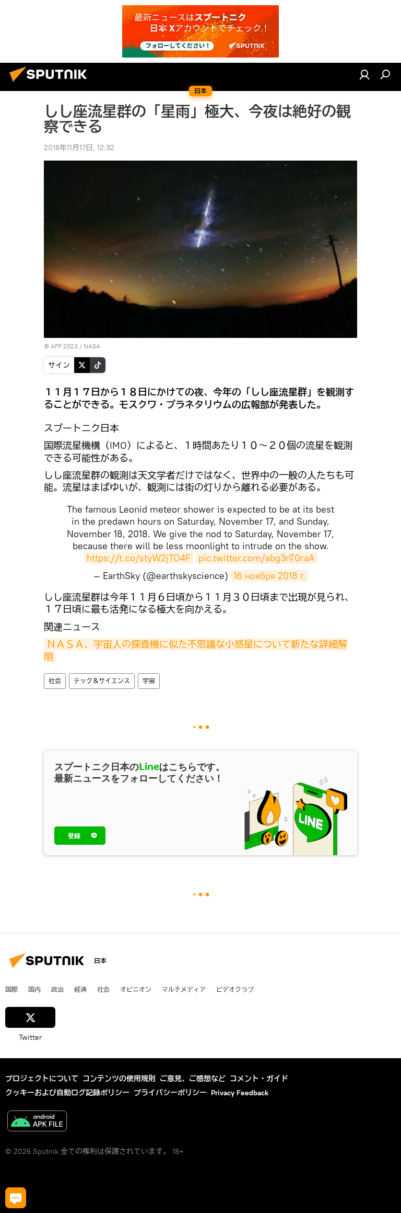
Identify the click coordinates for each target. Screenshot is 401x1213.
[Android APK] (37, 1122)
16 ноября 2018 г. (269, 576)
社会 (55, 681)
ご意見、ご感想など (193, 1078)
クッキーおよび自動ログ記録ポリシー (67, 1092)
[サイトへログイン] (364, 74)
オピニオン (135, 989)
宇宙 (149, 681)
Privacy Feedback (239, 1092)
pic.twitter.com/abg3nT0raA (256, 558)
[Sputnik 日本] (51, 83)
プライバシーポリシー (170, 1092)
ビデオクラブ (235, 989)
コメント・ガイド (259, 1078)
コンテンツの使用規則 (119, 1078)
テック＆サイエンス (102, 681)
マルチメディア (184, 989)
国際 (11, 989)
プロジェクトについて (41, 1078)
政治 (57, 989)
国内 (34, 989)
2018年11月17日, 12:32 (79, 147)
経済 (80, 989)
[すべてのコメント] (15, 1197)
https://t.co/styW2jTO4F (139, 558)
